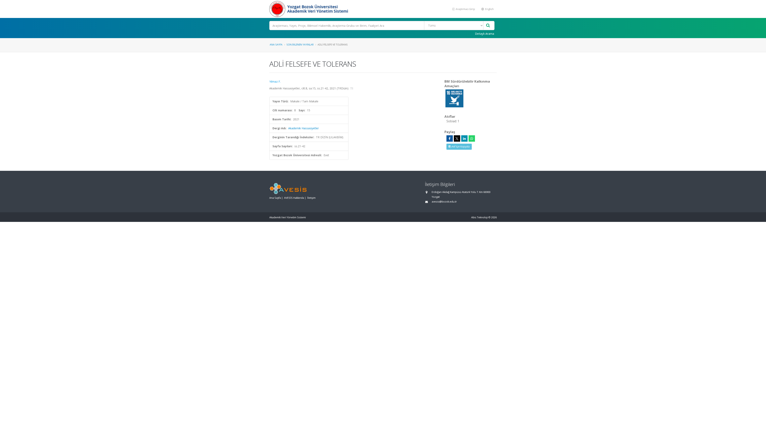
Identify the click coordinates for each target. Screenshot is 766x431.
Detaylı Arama (484, 34)
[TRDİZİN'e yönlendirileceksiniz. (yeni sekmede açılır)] (351, 88)
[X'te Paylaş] (457, 138)
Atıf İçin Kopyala (460, 146)
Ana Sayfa (276, 44)
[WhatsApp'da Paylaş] (472, 138)
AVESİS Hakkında (294, 198)
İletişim (311, 198)
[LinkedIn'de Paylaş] (464, 138)
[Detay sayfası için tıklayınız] (454, 98)
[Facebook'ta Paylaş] (449, 138)
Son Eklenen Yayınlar (300, 44)
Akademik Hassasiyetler (303, 128)
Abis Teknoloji (479, 217)
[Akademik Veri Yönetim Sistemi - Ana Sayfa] (277, 9)
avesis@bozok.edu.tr (444, 201)
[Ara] (488, 25)
